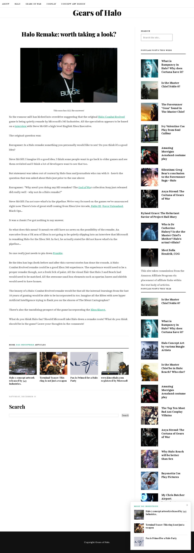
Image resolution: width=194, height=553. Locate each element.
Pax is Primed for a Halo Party (84, 379)
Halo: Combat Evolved (111, 117)
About (6, 4)
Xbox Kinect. (98, 309)
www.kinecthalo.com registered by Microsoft (114, 379)
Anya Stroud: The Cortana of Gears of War (172, 195)
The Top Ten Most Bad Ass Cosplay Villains (173, 411)
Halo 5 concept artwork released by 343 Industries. (22, 380)
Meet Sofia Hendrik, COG (170, 251)
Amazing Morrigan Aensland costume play (173, 153)
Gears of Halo (97, 12)
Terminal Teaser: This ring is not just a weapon (53, 379)
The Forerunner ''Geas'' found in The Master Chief (172, 108)
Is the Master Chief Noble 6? (170, 84)
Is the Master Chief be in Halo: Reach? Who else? (173, 368)
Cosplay (51, 4)
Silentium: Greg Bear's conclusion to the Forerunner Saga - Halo (173, 175)
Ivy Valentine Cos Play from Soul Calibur (173, 130)
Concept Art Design (73, 4)
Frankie (57, 253)
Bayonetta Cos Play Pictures (170, 475)
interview (21, 126)
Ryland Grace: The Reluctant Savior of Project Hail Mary (160, 215)
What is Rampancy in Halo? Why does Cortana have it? (172, 66)
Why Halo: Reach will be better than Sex (172, 455)
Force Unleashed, (113, 206)
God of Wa (84, 187)
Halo (17, 4)
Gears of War (33, 4)
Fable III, (96, 206)
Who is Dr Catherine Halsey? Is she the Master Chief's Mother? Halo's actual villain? (173, 233)
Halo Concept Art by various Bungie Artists (173, 346)
